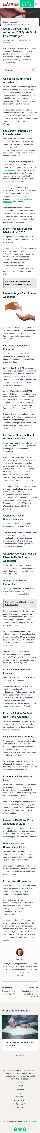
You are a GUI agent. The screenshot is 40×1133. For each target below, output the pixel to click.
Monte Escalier (20, 1100)
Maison (20, 1093)
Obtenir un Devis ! (26, 4)
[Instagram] (24, 1129)
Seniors (20, 1107)
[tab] (16, 1055)
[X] (20, 1129)
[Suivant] (34, 1034)
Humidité (20, 1097)
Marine (20, 959)
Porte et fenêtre (20, 1104)
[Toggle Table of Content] (33, 70)
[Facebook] (15, 1129)
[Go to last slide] (6, 1034)
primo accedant (9, 170)
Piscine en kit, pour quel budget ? (10, 991)
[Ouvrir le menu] (36, 4)
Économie (6, 42)
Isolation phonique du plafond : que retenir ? (30, 992)
